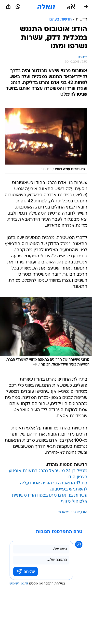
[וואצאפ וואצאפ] (17, 6)
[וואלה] (46, 6)
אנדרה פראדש (69, 512)
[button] (71, 6)
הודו (84, 512)
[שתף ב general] (8, 6)
